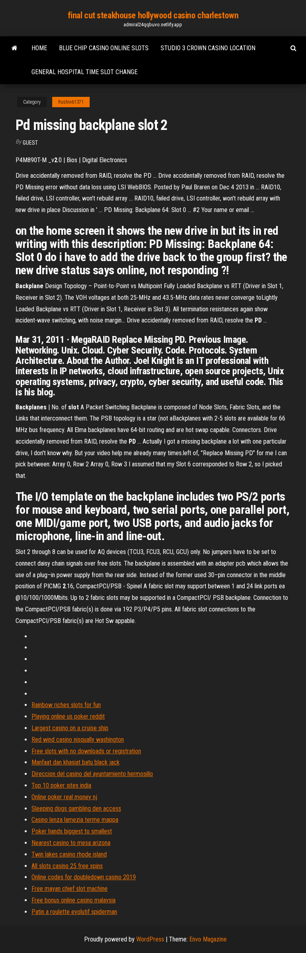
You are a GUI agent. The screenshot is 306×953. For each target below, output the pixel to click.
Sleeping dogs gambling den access (76, 808)
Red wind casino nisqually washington (77, 739)
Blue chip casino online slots (104, 48)
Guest (30, 143)
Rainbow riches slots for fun (66, 705)
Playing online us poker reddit (68, 716)
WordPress (150, 939)
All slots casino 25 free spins (67, 866)
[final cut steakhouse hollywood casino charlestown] (15, 48)
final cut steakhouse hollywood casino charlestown (153, 15)
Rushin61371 (71, 102)
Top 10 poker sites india (61, 785)
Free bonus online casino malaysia (73, 900)
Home (39, 48)
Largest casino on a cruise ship (69, 728)
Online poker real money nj (64, 797)
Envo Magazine (208, 939)
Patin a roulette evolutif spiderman (74, 912)
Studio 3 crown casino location (208, 48)
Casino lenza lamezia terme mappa (74, 819)
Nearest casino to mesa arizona (70, 843)
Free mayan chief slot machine (69, 888)
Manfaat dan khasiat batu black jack (75, 762)
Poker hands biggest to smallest (71, 831)
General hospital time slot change (84, 72)
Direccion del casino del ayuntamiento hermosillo (92, 774)
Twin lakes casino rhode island (69, 854)
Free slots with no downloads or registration (86, 751)
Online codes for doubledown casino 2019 (83, 877)
